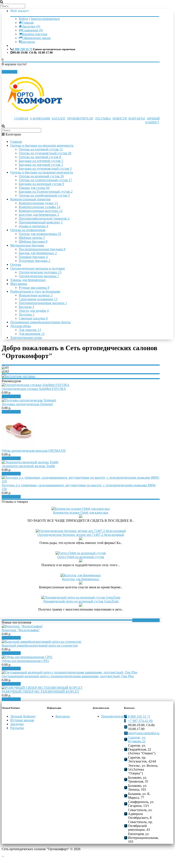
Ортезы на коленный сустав (41, 176)
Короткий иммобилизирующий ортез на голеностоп (40, 645)
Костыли (26, 307)
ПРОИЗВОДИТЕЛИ (80, 118)
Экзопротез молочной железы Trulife (28, 466)
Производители (112, 716)
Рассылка (17, 728)
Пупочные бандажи (34, 260)
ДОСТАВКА (103, 118)
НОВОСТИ (119, 118)
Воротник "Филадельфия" (21, 630)
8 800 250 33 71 (22, 49)
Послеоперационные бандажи (42, 249)
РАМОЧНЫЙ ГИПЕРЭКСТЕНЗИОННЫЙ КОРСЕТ (40, 691)
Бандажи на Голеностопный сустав (46, 191)
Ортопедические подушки (40, 272)
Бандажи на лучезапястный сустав (45, 168)
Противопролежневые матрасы (43, 303)
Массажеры (18, 284)
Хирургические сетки (26, 337)
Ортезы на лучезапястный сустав (45, 153)
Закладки (17, 724)
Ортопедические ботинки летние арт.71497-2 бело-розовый (80, 534)
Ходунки (26, 314)
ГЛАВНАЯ (21, 118)
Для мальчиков (32, 333)
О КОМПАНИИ (40, 118)
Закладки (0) (31, 26)
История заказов (22, 720)
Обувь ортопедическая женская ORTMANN (34, 450)
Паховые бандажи (33, 257)
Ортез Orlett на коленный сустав (80, 557)
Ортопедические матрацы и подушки (37, 268)
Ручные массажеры (34, 287)
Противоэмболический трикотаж (44, 218)
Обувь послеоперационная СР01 (25, 661)
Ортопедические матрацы (39, 276)
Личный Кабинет (23, 716)
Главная (28, 22)
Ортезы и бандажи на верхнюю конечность (41, 145)
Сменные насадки (33, 318)
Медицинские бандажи (27, 245)
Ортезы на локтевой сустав (40, 157)
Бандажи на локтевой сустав (41, 164)
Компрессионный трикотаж (30, 199)
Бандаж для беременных (38, 253)
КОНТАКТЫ (136, 118)
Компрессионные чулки (38, 203)
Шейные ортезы (32, 237)
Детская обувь (20, 326)
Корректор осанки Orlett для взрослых (80, 512)
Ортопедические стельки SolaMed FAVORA (34, 389)
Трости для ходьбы (34, 310)
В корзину (13, 396)
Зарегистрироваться (45, 18)
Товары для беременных (28, 280)
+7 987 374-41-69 (140, 721)
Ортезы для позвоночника (40, 234)
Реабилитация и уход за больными (35, 291)
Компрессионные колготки (41, 211)
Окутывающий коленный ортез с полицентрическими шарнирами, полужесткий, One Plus (68, 676)
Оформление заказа (36, 38)
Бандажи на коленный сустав (41, 184)
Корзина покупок (34, 34)
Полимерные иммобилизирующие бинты (40, 322)
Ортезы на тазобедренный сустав (44, 195)
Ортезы (15, 264)
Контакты (28, 42)
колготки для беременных (39, 214)
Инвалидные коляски (35, 295)
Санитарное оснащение (38, 299)
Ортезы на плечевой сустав (41, 149)
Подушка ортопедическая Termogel (27, 404)
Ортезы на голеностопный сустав (45, 180)
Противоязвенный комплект (41, 222)
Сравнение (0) (32, 30)
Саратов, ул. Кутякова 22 (137, 739)
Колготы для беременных (80, 579)
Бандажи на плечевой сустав (41, 161)
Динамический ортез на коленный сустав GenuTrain (81, 601)
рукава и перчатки (33, 226)
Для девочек (30, 330)
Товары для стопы (34, 187)
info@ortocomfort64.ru (143, 733)
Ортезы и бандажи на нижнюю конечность (41, 172)
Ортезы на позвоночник (27, 230)
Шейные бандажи (33, 241)
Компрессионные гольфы (39, 207)
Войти (23, 18)
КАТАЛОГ (59, 118)
